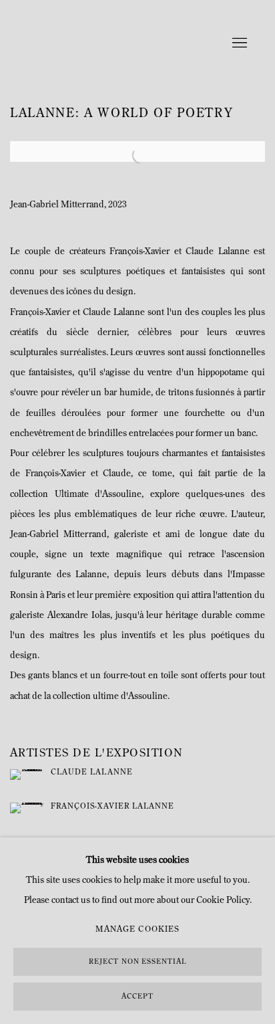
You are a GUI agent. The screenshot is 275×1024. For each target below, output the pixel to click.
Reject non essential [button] (137, 962)
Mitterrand (93, 43)
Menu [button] (238, 43)
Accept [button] (137, 997)
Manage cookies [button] (137, 930)
